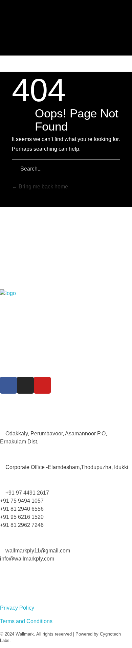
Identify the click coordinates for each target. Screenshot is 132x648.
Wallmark (25, 634)
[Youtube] (42, 385)
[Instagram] (25, 385)
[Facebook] (8, 385)
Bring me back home (42, 186)
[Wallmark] (67, 30)
